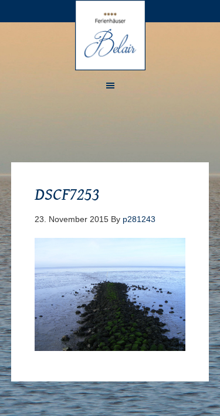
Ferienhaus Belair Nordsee (110, 35)
